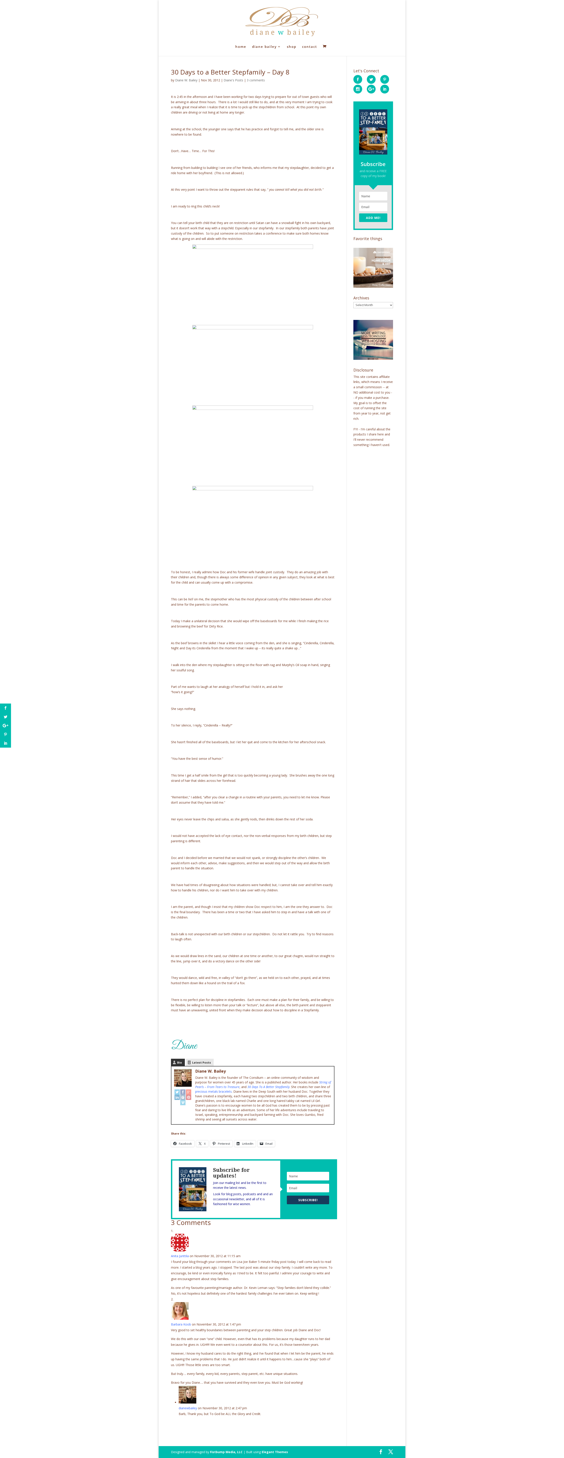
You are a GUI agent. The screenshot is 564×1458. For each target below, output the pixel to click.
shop (291, 47)
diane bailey (264, 47)
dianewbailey (188, 1408)
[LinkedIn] (177, 1097)
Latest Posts (201, 1062)
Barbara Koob (181, 1324)
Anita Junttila (180, 1256)
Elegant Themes (275, 1452)
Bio (179, 1062)
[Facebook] (183, 1092)
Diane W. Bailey (186, 80)
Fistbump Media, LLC (226, 1452)
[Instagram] (183, 1097)
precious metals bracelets (213, 1091)
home (240, 47)
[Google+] (188, 1092)
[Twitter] (177, 1092)
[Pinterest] (188, 1097)
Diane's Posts (233, 80)
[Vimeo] (183, 1102)
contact (309, 47)
